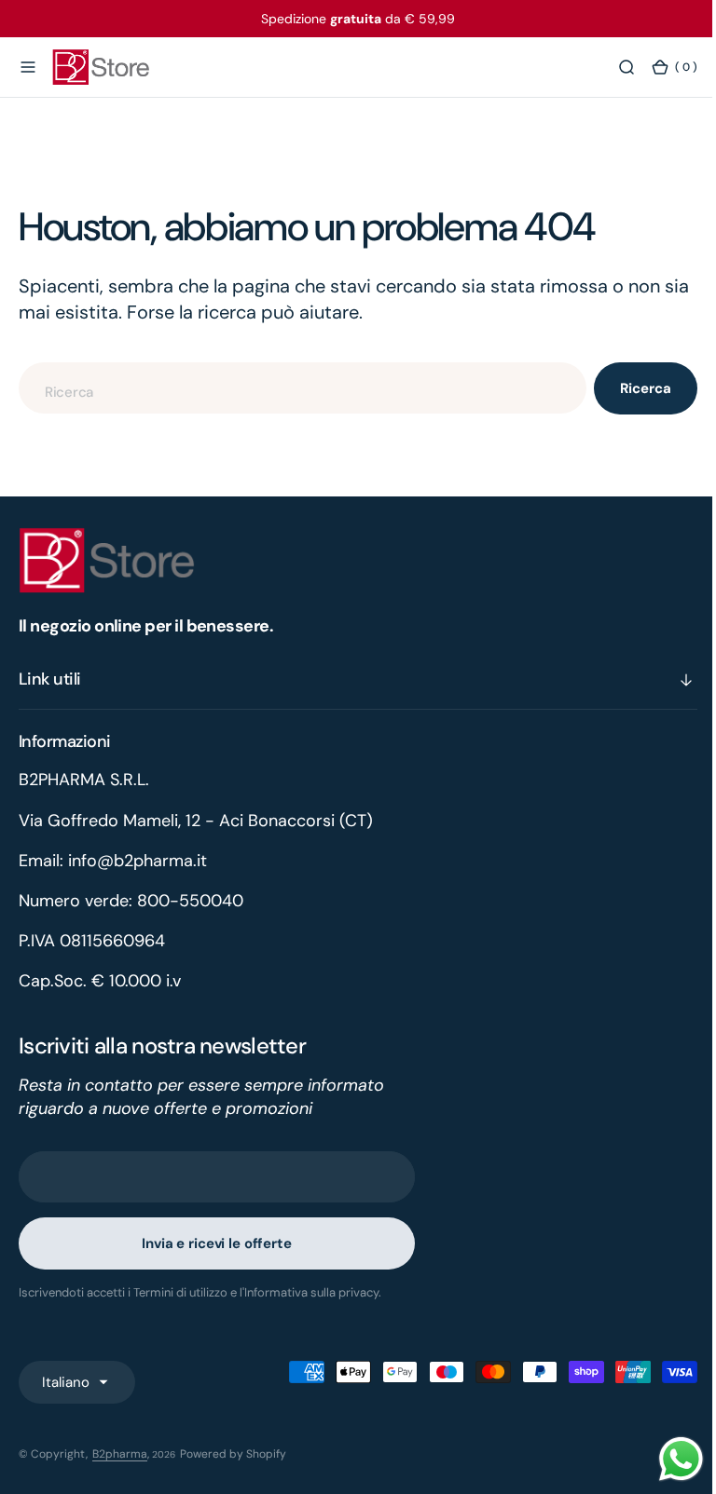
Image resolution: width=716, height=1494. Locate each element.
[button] (28, 68)
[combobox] (295, 388)
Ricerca (632, 388)
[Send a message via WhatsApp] (667, 1459)
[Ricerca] (612, 68)
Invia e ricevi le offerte (216, 1243)
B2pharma (119, 1453)
